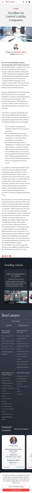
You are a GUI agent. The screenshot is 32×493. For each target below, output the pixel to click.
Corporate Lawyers (7, 406)
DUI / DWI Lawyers (7, 403)
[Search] (23, 2)
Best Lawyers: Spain (7, 346)
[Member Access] (29, 2)
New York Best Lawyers (23, 336)
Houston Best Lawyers (23, 351)
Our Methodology (22, 378)
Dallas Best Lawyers (22, 354)
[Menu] (2, 2)
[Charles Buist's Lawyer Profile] (13, 442)
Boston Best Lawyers (22, 361)
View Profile (6, 467)
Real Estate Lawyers (7, 414)
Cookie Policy (25, 481)
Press (18, 389)
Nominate (9, 325)
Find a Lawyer (16, 321)
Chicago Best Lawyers (23, 343)
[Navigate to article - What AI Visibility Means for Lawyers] (15, 286)
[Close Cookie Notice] (30, 474)
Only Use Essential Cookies (16, 486)
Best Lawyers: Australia (8, 343)
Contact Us (20, 394)
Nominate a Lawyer (22, 386)
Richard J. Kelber (20, 52)
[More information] (17, 462)
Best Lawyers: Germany (8, 348)
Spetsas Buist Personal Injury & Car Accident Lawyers (13, 450)
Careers (19, 391)
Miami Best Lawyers (22, 364)
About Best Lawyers (22, 376)
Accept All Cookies (16, 490)
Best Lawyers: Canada (8, 341)
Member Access (23, 325)
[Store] (26, 2)
